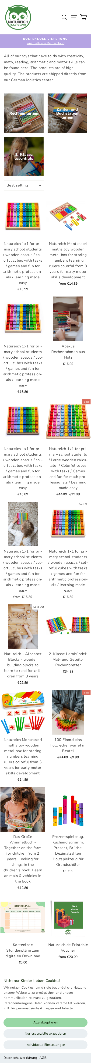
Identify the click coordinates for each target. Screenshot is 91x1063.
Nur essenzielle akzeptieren (45, 1033)
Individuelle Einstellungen (45, 1045)
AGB (42, 1058)
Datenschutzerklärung (20, 1058)
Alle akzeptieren (45, 1022)
